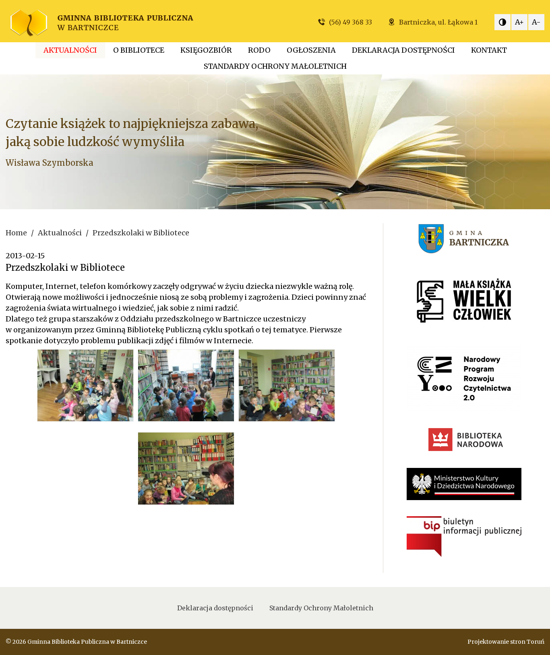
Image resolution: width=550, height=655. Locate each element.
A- (536, 22)
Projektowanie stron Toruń (505, 641)
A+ (519, 22)
